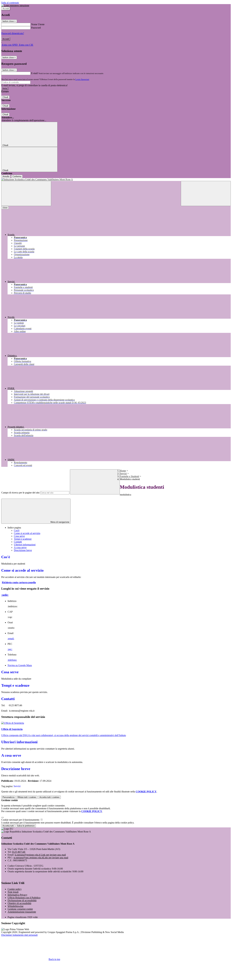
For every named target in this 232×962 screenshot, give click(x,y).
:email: (11, 638)
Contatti (18, 541)
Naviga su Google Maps (20, 665)
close (5, 207)
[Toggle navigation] (26, 193)
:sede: (5, 595)
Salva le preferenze (26, 826)
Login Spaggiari (82, 79)
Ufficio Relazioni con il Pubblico (24, 897)
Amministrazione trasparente (22, 911)
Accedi (6, 8)
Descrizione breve (23, 550)
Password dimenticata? (12, 33)
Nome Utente (38, 24)
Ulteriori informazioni (25, 544)
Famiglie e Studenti (129, 476)
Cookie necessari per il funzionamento (20, 819)
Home (123, 470)
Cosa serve (19, 536)
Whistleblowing (15, 906)
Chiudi (5, 97)
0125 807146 (18, 852)
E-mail (34, 73)
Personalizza (8, 797)
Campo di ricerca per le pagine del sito (20, 492)
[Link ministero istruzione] (15, 5)
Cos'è (16, 530)
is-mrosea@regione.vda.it (40, 854)
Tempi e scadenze (23, 539)
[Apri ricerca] (206, 193)
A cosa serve (20, 547)
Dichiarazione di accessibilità (22, 900)
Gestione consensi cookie (20, 909)
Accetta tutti (49, 797)
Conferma (16, 176)
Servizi (123, 473)
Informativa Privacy (17, 894)
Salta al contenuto (10, 2)
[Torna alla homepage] (116, 179)
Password (36, 27)
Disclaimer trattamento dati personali (19, 935)
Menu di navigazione (59, 522)
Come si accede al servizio (27, 533)
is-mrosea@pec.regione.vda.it (41, 857)
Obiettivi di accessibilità (19, 903)
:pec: (10, 649)
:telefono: (12, 660)
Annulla (6, 176)
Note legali (13, 892)
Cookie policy (15, 889)
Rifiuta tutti (27, 797)
